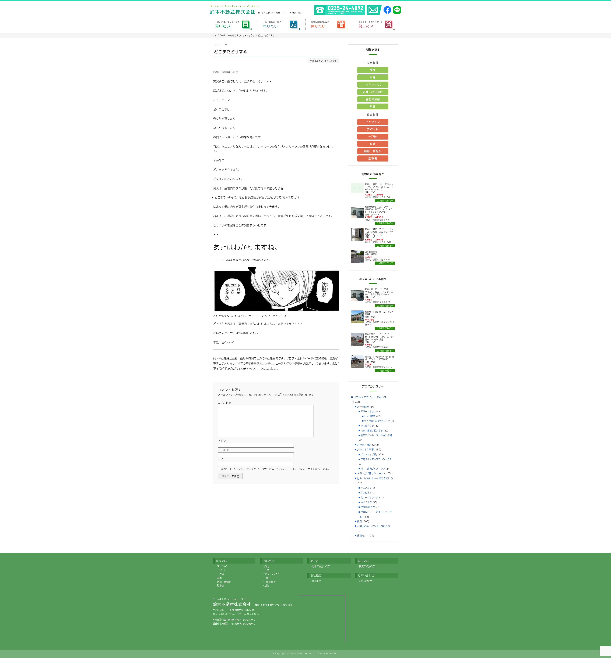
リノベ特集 (369, 416)
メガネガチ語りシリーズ (370, 473)
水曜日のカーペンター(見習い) (373, 526)
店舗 (266, 577)
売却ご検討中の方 (321, 566)
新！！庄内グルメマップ (373, 468)
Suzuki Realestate (300, 653)
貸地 (373, 144)
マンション (373, 122)
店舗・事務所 (372, 151)
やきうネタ (366, 502)
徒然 (359, 521)
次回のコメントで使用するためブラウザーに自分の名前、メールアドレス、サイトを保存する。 (275, 469)
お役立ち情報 (364, 444)
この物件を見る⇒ (385, 200)
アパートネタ (367, 411)
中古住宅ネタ (367, 425)
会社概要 (316, 581)
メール (223, 450)
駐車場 (373, 158)
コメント (225, 403)
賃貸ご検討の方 (367, 566)
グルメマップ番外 (369, 454)
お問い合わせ (365, 581)
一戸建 (373, 137)
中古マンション (373, 84)
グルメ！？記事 (365, 449)
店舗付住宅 (373, 99)
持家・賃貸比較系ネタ (372, 430)
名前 (222, 441)
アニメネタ (366, 487)
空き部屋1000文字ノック (377, 421)
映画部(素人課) (368, 507)
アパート (373, 129)
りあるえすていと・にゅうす (323, 60)
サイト (222, 459)
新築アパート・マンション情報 (376, 435)
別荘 (373, 106)
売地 (373, 70)
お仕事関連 (363, 406)
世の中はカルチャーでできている (375, 478)
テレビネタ (366, 492)
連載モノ (362, 535)
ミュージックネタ (369, 497)
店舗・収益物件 (373, 92)
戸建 (373, 77)
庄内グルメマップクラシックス (376, 459)
